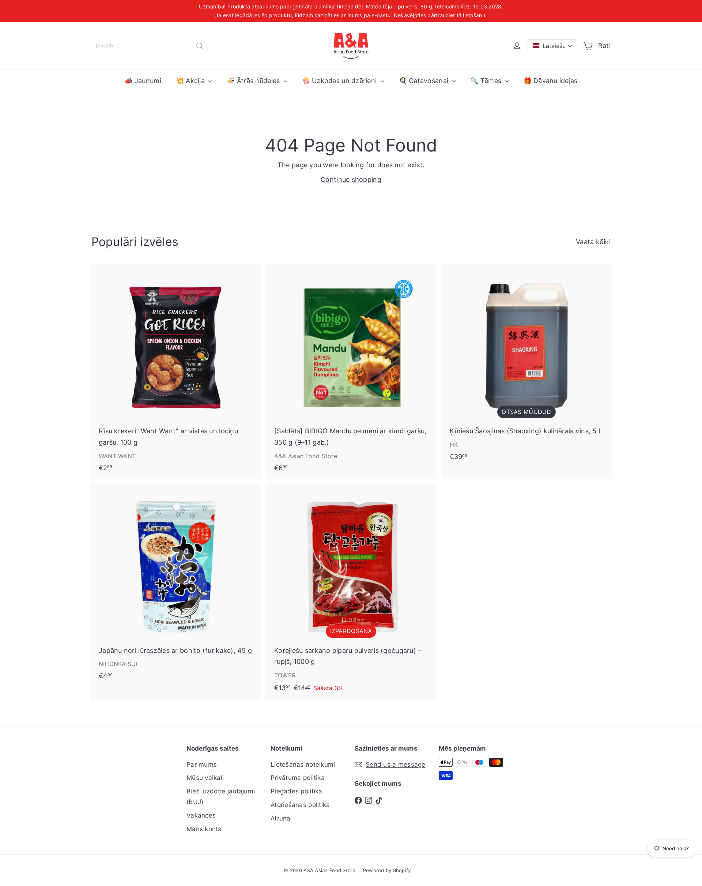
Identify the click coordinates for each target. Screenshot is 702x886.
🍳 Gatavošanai (424, 81)
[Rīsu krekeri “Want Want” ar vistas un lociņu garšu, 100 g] (175, 371)
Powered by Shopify (387, 870)
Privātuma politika (298, 777)
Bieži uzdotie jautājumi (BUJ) (220, 796)
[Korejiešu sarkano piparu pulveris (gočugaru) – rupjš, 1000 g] (351, 591)
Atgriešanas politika (300, 804)
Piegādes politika (296, 791)
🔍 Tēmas (486, 81)
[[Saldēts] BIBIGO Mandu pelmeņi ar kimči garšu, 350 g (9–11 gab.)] (351, 371)
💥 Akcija (191, 81)
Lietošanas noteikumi (303, 764)
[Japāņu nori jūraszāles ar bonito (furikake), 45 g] (175, 585)
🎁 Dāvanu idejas (551, 81)
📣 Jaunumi (142, 81)
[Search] (199, 46)
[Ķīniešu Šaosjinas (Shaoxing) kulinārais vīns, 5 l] (526, 365)
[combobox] (149, 46)
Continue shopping (351, 179)
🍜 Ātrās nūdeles (254, 81)
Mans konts (204, 829)
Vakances (201, 815)
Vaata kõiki (593, 242)
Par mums (201, 764)
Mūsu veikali (205, 777)
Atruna (281, 818)
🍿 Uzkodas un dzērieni (340, 81)
